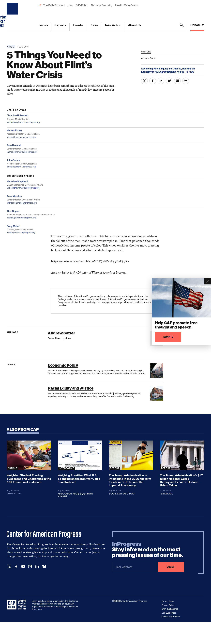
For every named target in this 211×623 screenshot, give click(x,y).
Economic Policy (63, 365)
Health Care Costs (126, 5)
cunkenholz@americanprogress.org (23, 122)
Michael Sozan (115, 493)
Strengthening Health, (172, 71)
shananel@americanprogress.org (22, 152)
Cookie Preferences (171, 616)
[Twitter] (9, 566)
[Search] (182, 27)
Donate (195, 25)
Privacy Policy (168, 605)
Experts (60, 25)
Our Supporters (169, 613)
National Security (101, 5)
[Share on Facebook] (152, 81)
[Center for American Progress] (13, 15)
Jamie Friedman (65, 493)
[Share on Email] (177, 81)
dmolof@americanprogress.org (21, 232)
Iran (70, 5)
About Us (134, 25)
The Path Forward (54, 5)
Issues (43, 25)
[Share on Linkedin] (161, 81)
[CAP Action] (17, 605)
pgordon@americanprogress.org (22, 203)
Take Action (113, 25)
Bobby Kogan (79, 493)
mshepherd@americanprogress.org (23, 188)
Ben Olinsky (129, 493)
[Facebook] (16, 566)
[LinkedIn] (37, 566)
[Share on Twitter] (144, 81)
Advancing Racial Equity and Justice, (161, 68)
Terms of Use (168, 601)
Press (94, 25)
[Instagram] (30, 566)
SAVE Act (82, 5)
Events (78, 25)
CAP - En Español (170, 609)
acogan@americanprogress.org (21, 217)
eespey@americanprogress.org (21, 137)
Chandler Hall (166, 493)
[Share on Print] (185, 81)
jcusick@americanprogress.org (21, 166)
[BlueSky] (44, 566)
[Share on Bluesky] (169, 81)
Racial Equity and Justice (70, 388)
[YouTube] (23, 566)
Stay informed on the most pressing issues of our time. (147, 549)
